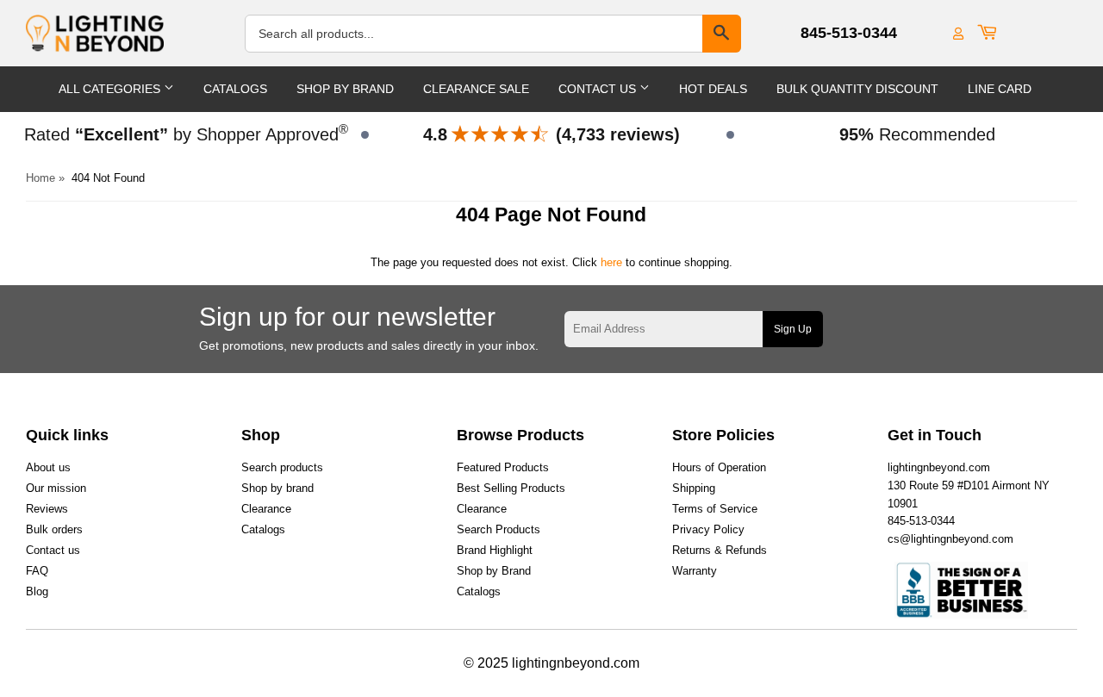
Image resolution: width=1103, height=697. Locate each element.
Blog (37, 591)
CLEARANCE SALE (476, 89)
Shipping (693, 488)
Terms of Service (714, 508)
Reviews (47, 508)
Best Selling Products (511, 488)
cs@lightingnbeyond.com (950, 538)
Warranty (694, 570)
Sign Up (793, 329)
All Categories (111, 89)
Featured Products (503, 467)
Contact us (53, 550)
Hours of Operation (719, 467)
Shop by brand (277, 488)
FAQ (37, 570)
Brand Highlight (495, 550)
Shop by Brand (494, 570)
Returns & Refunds (719, 550)
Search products (282, 467)
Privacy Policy (708, 529)
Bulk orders (54, 529)
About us (48, 467)
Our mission (56, 488)
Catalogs (235, 89)
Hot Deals (713, 89)
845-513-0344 (849, 32)
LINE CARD (999, 89)
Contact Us (598, 89)
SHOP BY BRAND (345, 89)
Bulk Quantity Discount (857, 89)
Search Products (498, 529)
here (611, 262)
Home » (45, 177)
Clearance (266, 508)
